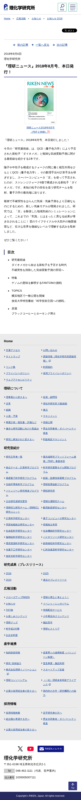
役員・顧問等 (50, 397)
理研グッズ (12, 622)
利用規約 (47, 367)
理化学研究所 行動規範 (55, 403)
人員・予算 (12, 416)
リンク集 (10, 367)
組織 (8, 410)
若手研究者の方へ (52, 712)
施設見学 (47, 622)
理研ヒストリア (51, 628)
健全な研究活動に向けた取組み (22, 428)
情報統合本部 (50, 524)
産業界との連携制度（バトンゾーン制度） (59, 654)
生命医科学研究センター (19, 530)
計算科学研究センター (17, 518)
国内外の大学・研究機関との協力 (59, 693)
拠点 (45, 410)
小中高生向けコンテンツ (56, 616)
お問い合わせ (50, 350)
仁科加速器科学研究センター (58, 549)
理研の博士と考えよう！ (56, 597)
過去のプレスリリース (55, 580)
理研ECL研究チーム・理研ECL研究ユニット (22, 509)
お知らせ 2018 (55, 18)
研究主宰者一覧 (14, 456)
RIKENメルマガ (53, 748)
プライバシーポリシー (17, 373)
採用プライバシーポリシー (57, 373)
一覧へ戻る (42, 44)
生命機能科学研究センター (57, 530)
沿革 (8, 403)
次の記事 (62, 44)
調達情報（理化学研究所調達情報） (59, 358)
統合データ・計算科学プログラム (22, 469)
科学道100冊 (12, 628)
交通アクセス (13, 350)
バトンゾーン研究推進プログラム (22, 492)
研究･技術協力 (13, 663)
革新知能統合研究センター (20, 524)
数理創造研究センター (55, 507)
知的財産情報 (13, 652)
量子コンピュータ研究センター (59, 518)
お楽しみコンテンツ (16, 616)
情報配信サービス (52, 610)
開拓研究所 (49, 490)
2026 (8, 573)
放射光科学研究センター (19, 556)
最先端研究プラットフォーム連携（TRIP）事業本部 (59, 458)
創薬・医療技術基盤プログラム (59, 478)
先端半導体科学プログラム (20, 484)
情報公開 (47, 422)
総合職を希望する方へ (17, 719)
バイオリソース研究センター (58, 537)
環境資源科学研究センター (20, 543)
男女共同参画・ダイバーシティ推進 (59, 430)
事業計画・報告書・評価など (21, 422)
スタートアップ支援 (53, 669)
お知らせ (36, 18)
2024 (8, 580)
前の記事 (22, 44)
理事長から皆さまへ (16, 397)
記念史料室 (12, 635)
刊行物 (9, 610)
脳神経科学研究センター (19, 537)
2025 (46, 573)
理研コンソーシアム (16, 680)
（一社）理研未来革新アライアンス (59, 682)
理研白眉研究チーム (53, 501)
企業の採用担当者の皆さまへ (21, 691)
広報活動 (21, 18)
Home (7, 18)
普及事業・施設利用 (53, 663)
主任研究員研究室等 (16, 501)
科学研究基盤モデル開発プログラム (59, 469)
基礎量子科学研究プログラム (21, 478)
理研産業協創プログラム (56, 484)
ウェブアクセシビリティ (19, 379)
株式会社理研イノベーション (21, 669)
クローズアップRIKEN (18, 597)
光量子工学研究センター (19, 549)
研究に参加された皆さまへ (20, 439)
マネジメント (50, 416)
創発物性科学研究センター (57, 543)
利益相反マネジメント (55, 439)
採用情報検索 (13, 712)
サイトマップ (13, 356)
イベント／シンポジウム (56, 603)
